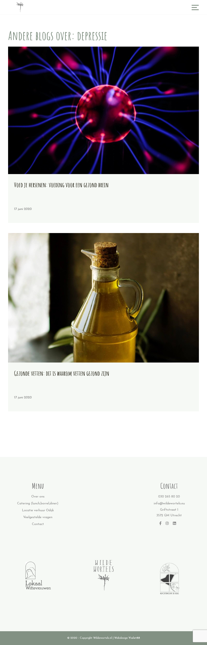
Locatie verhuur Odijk (38, 510)
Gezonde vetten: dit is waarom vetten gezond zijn (61, 373)
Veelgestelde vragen (37, 517)
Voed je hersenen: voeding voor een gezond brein (61, 185)
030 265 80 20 (169, 496)
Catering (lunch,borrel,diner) (37, 503)
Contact (38, 524)
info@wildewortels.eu (169, 503)
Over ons (37, 496)
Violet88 (134, 638)
